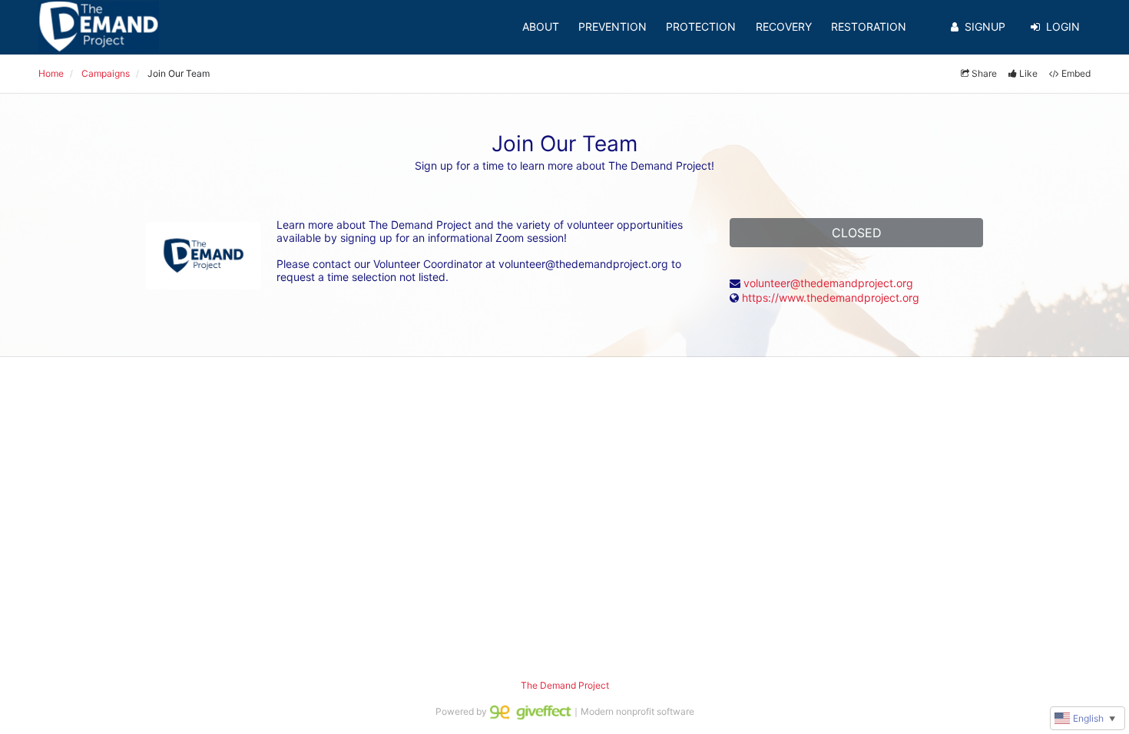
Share (984, 73)
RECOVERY (784, 26)
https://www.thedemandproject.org (830, 297)
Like (1028, 73)
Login (1063, 26)
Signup (985, 26)
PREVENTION (612, 26)
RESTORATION (868, 26)
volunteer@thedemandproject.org (828, 282)
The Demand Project (565, 685)
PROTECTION (701, 26)
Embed (1076, 73)
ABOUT (540, 26)
